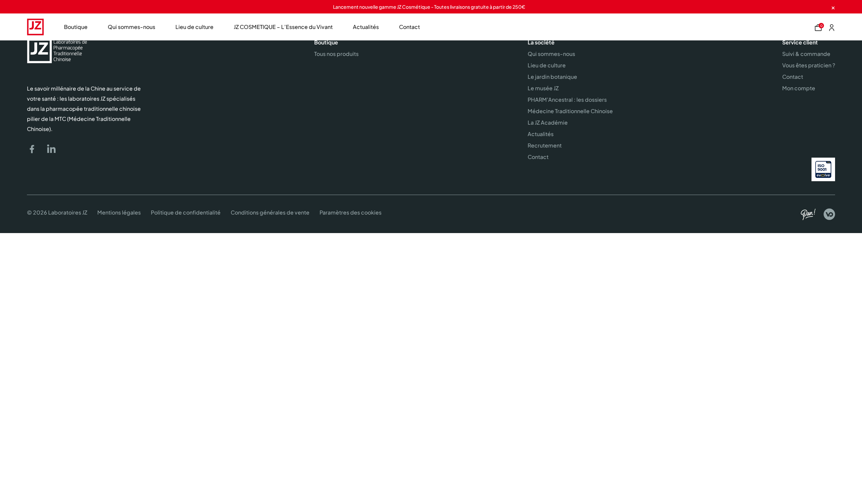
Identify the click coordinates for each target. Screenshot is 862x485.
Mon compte (798, 88)
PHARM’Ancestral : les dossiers (567, 99)
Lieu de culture (194, 26)
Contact (409, 26)
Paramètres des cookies (351, 212)
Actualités (366, 26)
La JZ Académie (548, 122)
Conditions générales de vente (270, 212)
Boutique (76, 26)
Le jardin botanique (552, 76)
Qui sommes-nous (131, 26)
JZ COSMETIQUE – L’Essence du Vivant (283, 26)
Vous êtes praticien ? (808, 65)
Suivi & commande (806, 53)
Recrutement (545, 145)
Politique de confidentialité (186, 212)
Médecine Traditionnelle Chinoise (570, 111)
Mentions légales (119, 212)
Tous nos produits (336, 53)
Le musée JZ (543, 88)
